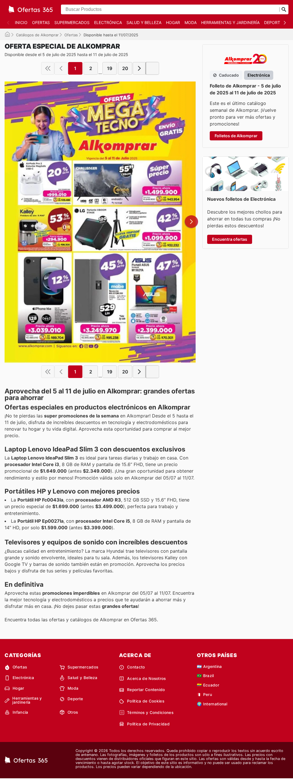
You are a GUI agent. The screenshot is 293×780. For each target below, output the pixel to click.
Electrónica (108, 22)
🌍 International (212, 704)
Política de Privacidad (148, 724)
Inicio (21, 22)
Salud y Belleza (143, 22)
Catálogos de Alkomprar (37, 35)
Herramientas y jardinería (230, 22)
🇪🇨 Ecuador (208, 685)
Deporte (273, 22)
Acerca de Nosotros (146, 678)
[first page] (47, 68)
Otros (73, 712)
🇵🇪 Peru (204, 694)
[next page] (139, 68)
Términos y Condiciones (150, 712)
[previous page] (61, 68)
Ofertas (41, 22)
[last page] (152, 68)
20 (125, 68)
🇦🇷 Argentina (209, 666)
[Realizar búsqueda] (283, 9)
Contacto (136, 667)
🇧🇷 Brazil (205, 675)
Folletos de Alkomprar (236, 135)
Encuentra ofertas (229, 239)
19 (109, 68)
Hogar (173, 22)
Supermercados (72, 22)
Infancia (20, 712)
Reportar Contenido (146, 689)
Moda (191, 22)
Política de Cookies (145, 701)
